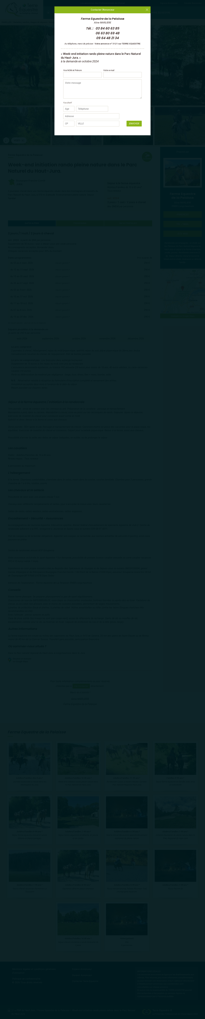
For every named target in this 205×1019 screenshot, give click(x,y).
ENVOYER (134, 123)
